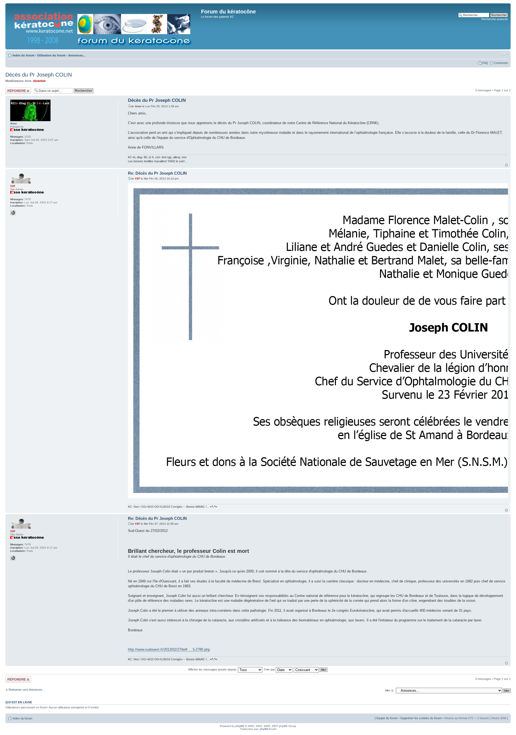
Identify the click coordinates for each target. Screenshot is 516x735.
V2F (137, 178)
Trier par (270, 669)
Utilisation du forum (51, 55)
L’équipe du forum (386, 718)
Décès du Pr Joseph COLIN (38, 75)
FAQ (485, 62)
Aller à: (389, 690)
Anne (28, 80)
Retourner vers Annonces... (27, 689)
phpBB (239, 726)
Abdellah (39, 80)
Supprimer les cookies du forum (421, 718)
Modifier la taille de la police (504, 54)
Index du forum (23, 55)
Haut (506, 165)
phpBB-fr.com (268, 728)
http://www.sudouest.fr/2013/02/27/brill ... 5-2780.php (169, 649)
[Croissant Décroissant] (311, 669)
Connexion (501, 62)
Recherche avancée (494, 19)
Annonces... (76, 55)
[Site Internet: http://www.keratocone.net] (13, 212)
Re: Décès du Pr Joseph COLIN (157, 173)
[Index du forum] (104, 26)
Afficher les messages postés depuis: (213, 669)
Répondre (11, 89)
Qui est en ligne (18, 702)
